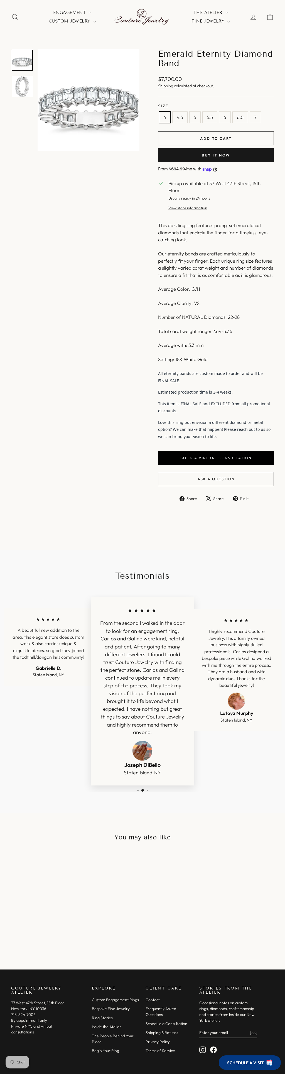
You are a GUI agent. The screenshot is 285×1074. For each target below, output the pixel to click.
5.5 (210, 117)
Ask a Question (216, 479)
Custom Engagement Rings (115, 999)
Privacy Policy (158, 1041)
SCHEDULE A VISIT (245, 1062)
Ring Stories (102, 1017)
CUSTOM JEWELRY (70, 21)
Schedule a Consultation (166, 1023)
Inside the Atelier (106, 1026)
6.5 (240, 117)
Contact (153, 999)
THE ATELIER (208, 12)
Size (163, 105)
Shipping (165, 85)
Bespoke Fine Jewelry (111, 1008)
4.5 (180, 117)
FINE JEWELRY (208, 21)
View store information (187, 207)
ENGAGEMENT (70, 12)
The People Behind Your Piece (113, 1038)
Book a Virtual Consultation (216, 458)
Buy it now (216, 155)
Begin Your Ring (105, 1050)
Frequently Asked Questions (161, 1011)
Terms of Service (160, 1050)
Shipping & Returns (162, 1032)
